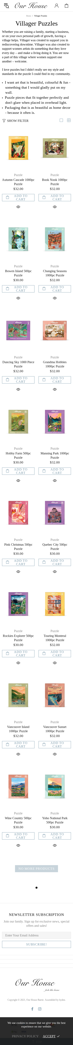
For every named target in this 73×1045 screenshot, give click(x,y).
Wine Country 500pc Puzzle (18, 820)
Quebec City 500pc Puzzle (54, 546)
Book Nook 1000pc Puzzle (55, 182)
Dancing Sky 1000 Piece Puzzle (18, 364)
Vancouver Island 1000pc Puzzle (18, 729)
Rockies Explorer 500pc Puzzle (18, 638)
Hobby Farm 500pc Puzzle (18, 455)
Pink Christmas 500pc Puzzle (18, 546)
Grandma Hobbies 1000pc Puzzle (55, 364)
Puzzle (18, 175)
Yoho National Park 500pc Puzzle (55, 820)
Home (28, 16)
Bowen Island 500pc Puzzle (18, 273)
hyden (62, 999)
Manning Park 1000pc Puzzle (55, 455)
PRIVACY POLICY (25, 1036)
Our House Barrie (31, 5)
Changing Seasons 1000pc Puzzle (55, 273)
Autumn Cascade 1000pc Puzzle (18, 182)
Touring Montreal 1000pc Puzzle (55, 638)
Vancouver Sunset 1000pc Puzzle (54, 729)
